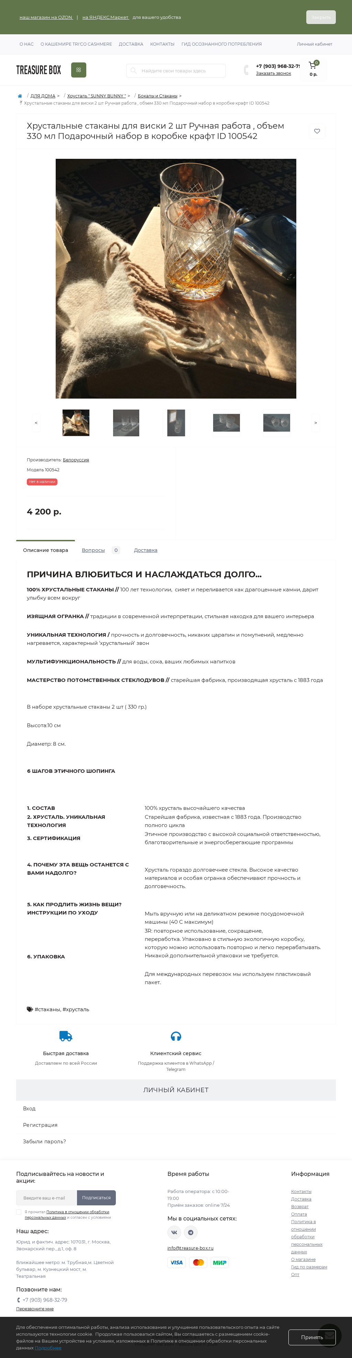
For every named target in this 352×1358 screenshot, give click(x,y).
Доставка (131, 44)
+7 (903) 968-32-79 (279, 66)
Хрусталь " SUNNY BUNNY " (96, 95)
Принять (312, 1337)
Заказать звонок (273, 73)
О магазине (303, 1259)
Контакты (162, 44)
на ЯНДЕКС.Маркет (105, 17)
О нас (27, 44)
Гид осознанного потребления (222, 44)
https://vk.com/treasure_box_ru (174, 1232)
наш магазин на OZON (46, 17)
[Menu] (78, 70)
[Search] (133, 71)
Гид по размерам (309, 1267)
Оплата (299, 1214)
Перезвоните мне (35, 1308)
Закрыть (321, 17)
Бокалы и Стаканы (157, 95)
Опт (295, 1274)
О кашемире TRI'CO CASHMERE (76, 44)
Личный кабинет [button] (314, 44)
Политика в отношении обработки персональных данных (306, 1236)
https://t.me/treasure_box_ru (191, 1232)
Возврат (300, 1206)
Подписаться (96, 1197)
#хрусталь (76, 1009)
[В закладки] (317, 131)
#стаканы (47, 1009)
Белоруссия (76, 459)
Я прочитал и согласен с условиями (68, 1215)
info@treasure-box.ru (190, 1248)
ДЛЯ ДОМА (43, 95)
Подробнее (48, 1347)
